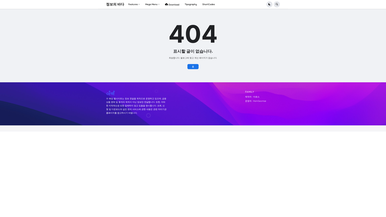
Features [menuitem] (133, 4)
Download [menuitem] (173, 4)
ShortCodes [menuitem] (208, 4)
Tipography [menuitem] (191, 4)
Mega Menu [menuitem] (151, 4)
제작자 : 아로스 (252, 96)
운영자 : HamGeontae (255, 101)
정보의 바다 (115, 4)
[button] (269, 4)
